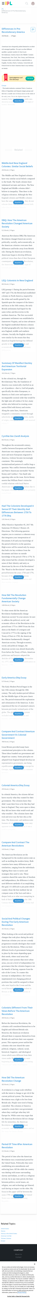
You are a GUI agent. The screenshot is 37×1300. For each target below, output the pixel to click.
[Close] (34, 1264)
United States (5, 1229)
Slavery (3, 1231)
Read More (18, 202)
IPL (3, 9)
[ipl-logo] (8, 4)
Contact (18, 1257)
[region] (18, 1280)
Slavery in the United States (9, 1233)
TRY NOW (30, 78)
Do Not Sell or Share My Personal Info (18, 1296)
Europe (3, 1241)
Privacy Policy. (22, 1292)
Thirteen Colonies (6, 1238)
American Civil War (6, 1236)
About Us (18, 1254)
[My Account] (33, 3)
